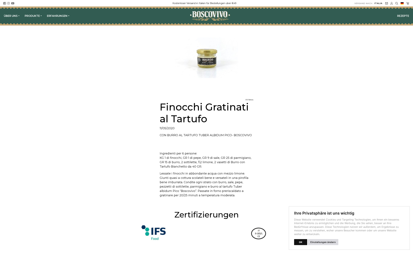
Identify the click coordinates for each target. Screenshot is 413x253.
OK (300, 242)
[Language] (402, 3)
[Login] (391, 3)
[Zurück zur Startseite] (211, 16)
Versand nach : (368, 3)
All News (249, 99)
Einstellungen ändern (323, 242)
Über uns (11, 15)
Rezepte (403, 15)
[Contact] (386, 3)
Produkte (32, 15)
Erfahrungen (57, 15)
